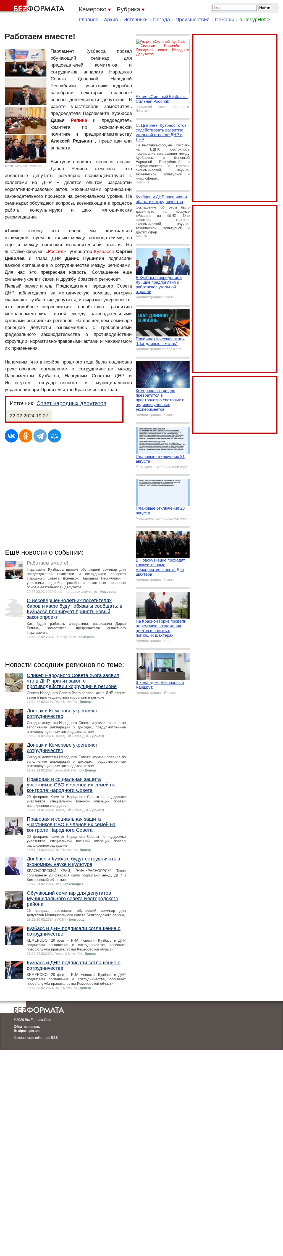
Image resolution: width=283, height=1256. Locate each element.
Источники (136, 19)
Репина (79, 120)
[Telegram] (40, 436)
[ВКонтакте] (11, 436)
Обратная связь (27, 1027)
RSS (54, 1038)
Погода (161, 19)
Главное (88, 19)
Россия (55, 251)
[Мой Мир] (54, 436)
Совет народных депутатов (71, 403)
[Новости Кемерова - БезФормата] (33, 7)
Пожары (224, 19)
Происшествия (192, 19)
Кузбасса (104, 251)
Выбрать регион (27, 1031)
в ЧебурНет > (254, 19)
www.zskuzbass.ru (28, 166)
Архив (111, 19)
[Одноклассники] (25, 436)
